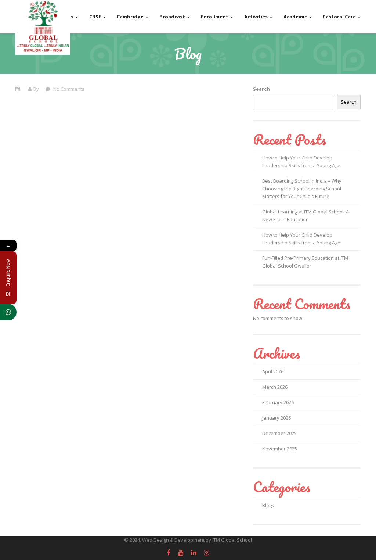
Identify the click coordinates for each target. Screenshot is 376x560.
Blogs (268, 505)
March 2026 (275, 387)
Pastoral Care (340, 16)
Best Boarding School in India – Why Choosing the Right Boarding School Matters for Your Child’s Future (301, 188)
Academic (295, 16)
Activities (256, 16)
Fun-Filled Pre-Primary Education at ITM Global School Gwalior (305, 262)
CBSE (95, 16)
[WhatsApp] (8, 312)
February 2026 (278, 402)
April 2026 (272, 371)
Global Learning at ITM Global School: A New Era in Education (305, 215)
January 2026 (276, 417)
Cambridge (131, 16)
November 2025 (279, 448)
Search (261, 89)
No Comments (68, 89)
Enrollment (215, 16)
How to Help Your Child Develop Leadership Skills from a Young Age (301, 161)
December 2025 (279, 433)
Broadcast (172, 16)
